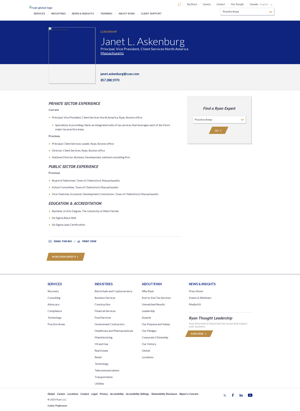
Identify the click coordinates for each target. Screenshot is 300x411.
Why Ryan (148, 291)
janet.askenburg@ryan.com (120, 74)
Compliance (55, 311)
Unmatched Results (153, 304)
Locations (147, 357)
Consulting (54, 297)
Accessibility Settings (137, 394)
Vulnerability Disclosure (164, 394)
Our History (149, 344)
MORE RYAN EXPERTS (64, 256)
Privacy (104, 394)
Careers (207, 4)
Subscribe (197, 333)
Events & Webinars (200, 297)
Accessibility (117, 394)
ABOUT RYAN (152, 284)
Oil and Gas (101, 344)
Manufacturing (103, 337)
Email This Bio (63, 241)
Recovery (53, 291)
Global (146, 350)
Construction (102, 304)
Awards (146, 317)
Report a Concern (188, 394)
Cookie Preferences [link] (57, 405)
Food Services (103, 317)
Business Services (105, 297)
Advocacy (54, 304)
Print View (89, 241)
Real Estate (101, 350)
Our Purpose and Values (156, 324)
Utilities (99, 383)
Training (106, 13)
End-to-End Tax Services (156, 297)
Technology (54, 317)
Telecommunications (107, 370)
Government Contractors (110, 324)
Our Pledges (149, 330)
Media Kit (195, 304)
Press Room (196, 291)
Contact (220, 4)
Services (39, 13)
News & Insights (83, 13)
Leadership (109, 31)
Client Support (151, 13)
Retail (98, 357)
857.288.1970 (110, 80)
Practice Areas (56, 324)
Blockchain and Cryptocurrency (113, 291)
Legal (94, 394)
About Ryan (127, 13)
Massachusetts (112, 53)
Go (217, 130)
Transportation (104, 377)
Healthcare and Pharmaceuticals (114, 330)
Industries (58, 13)
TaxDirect (192, 4)
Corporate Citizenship (155, 337)
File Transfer (237, 4)
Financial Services (105, 311)
